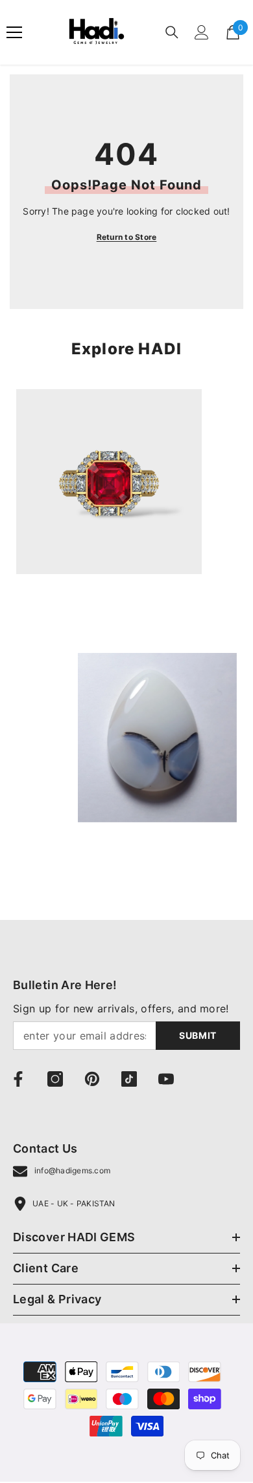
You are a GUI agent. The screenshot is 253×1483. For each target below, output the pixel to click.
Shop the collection (63, 614)
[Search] (172, 32)
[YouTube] (166, 1079)
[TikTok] (129, 1079)
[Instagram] (55, 1079)
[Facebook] (18, 1079)
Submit (198, 1035)
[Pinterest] (92, 1079)
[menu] (14, 32)
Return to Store (127, 237)
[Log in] (202, 32)
